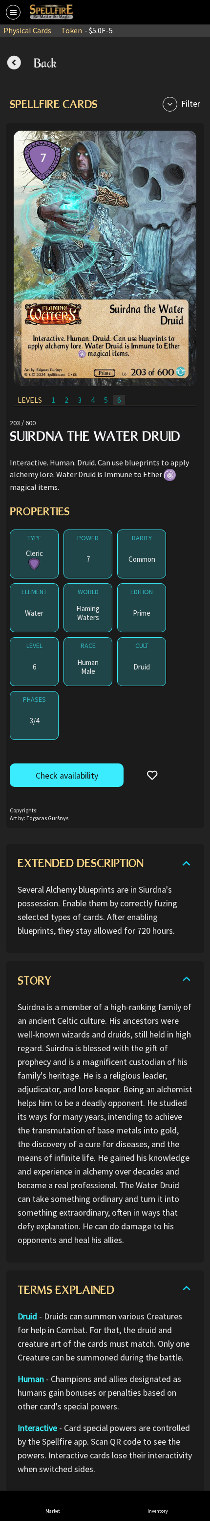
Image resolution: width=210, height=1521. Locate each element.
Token (87, 30)
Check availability (67, 775)
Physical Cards (27, 30)
